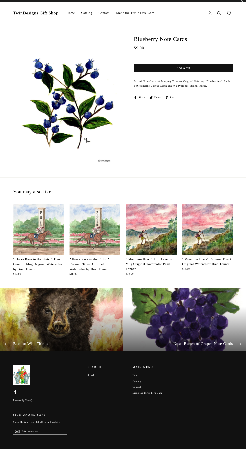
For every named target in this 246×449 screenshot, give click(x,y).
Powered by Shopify (23, 400)
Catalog (86, 13)
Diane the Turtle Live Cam (135, 13)
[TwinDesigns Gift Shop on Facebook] (15, 391)
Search (91, 375)
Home (70, 13)
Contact (104, 13)
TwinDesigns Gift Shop (35, 12)
